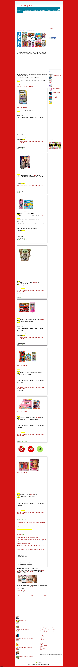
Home (32, 595)
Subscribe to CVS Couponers (29, 571)
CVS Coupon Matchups (27, 591)
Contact (41, 647)
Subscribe (41, 649)
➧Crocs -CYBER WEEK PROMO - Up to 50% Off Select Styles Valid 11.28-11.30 (31, 545)
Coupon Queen (51, 28)
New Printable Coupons (43, 625)
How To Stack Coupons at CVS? (47, 9)
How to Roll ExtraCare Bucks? (44, 626)
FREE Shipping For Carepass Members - (24, 141)
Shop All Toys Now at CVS (22, 107)
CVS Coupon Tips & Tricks (43, 637)
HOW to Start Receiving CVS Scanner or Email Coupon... (47, 627)
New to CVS (49, 10)
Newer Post (18, 595)
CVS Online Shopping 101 (43, 10)
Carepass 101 (19, 9)
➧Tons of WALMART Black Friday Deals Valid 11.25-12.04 (27, 537)
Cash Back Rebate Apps (43, 639)
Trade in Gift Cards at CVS (56, 10)
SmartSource (41, 638)
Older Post (45, 595)
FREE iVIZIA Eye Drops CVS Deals (24, 629)
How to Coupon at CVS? (43, 615)
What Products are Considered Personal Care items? (57, 84)
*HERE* (32, 586)
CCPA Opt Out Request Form (43, 645)
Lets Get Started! (42, 620)
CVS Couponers (25, 5)
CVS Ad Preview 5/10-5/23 (22, 620)
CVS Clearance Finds (25, 9)
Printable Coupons (42, 635)
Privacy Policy (41, 643)
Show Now (35, 282)
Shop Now (35, 175)
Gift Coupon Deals (35, 591)
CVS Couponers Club (28, 10)
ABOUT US (41, 646)
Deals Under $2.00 (38, 9)
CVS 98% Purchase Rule (20, 10)
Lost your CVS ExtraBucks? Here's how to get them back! (47, 629)
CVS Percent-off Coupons (43, 630)
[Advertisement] (39, 20)
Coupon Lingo (41, 618)
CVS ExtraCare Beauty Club (43, 619)
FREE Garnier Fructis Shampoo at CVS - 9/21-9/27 (26, 656)
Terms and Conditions (42, 648)
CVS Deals (31, 591)
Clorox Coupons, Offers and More (23, 651)
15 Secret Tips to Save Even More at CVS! (45, 617)
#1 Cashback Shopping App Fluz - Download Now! (26, 86)
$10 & (33, 141)
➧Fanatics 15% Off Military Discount (23, 543)
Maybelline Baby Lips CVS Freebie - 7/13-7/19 (25, 647)
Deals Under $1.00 (32, 9)
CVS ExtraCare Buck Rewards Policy (44, 628)
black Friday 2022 (21, 591)
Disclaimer (41, 644)
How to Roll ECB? (54, 9)
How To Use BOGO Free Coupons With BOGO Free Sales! (47, 631)
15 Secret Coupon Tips (35, 10)
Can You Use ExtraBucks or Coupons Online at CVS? (56, 97)
